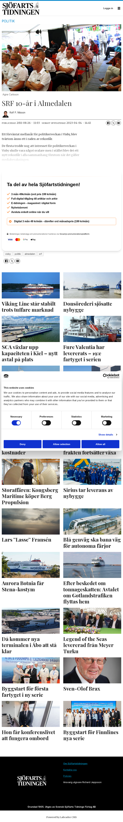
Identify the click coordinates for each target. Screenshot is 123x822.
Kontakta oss (70, 783)
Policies (67, 789)
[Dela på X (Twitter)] (113, 123)
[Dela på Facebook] (108, 123)
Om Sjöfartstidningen (75, 777)
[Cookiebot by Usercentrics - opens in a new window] (105, 376)
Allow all (100, 444)
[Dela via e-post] (118, 123)
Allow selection (61, 444)
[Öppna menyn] (119, 8)
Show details (105, 434)
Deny (22, 444)
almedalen (30, 267)
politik (18, 267)
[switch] (46, 422)
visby (8, 267)
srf (40, 267)
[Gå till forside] (52, 8)
